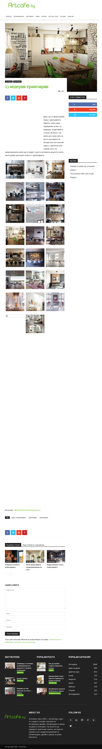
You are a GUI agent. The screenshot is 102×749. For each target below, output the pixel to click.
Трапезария (17, 81)
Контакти (33, 737)
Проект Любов (22, 678)
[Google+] (76, 720)
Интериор (29, 16)
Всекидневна (19, 16)
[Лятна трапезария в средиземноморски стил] (35, 556)
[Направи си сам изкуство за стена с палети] (10, 690)
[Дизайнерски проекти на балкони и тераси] (42, 691)
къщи (71, 675)
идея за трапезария (18, 517)
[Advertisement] (35, 108)
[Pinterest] (88, 720)
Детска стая (53, 16)
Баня (37, 16)
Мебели (70, 16)
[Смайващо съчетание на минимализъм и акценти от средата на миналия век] (10, 666)
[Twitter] (71, 726)
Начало (9, 16)
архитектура (74, 672)
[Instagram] (82, 720)
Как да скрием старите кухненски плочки (55, 666)
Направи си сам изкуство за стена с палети (24, 691)
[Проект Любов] (10, 680)
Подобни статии (13, 545)
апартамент (51, 561)
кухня (51, 670)
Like (93, 104)
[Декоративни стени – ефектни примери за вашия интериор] (42, 679)
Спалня (63, 16)
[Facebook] (71, 720)
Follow (92, 110)
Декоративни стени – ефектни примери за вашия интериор (56, 678)
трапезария (44, 517)
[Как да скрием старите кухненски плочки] (42, 667)
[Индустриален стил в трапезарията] (56, 556)
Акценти (8, 561)
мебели (72, 686)
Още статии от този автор (33, 545)
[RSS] (94, 720)
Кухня (44, 16)
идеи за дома (74, 668)
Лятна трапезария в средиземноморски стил (34, 567)
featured (20, 672)
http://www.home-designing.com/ (27, 510)
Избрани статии (54, 693)
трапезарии (32, 517)
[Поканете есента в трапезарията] (14, 556)
